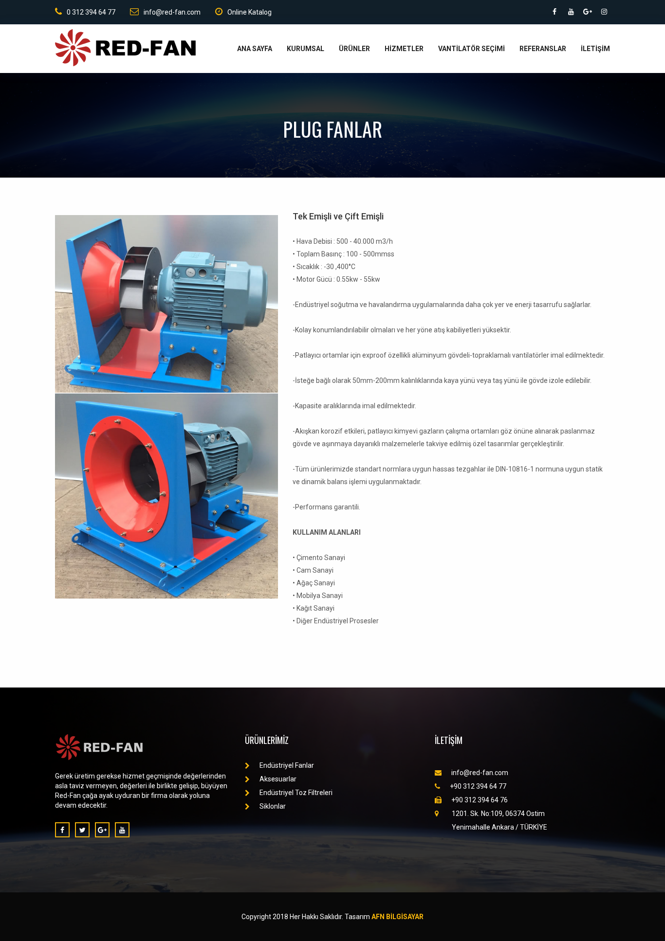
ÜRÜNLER (354, 49)
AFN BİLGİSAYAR (397, 917)
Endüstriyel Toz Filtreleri (295, 792)
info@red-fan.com (172, 12)
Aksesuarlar (277, 779)
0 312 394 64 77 (91, 12)
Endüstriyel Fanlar (286, 765)
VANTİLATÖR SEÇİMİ (471, 49)
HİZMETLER (404, 49)
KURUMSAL (305, 49)
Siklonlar (272, 806)
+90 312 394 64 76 (479, 800)
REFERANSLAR (542, 49)
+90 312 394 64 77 (478, 786)
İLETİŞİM (595, 49)
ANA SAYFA (254, 49)
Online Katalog (249, 12)
